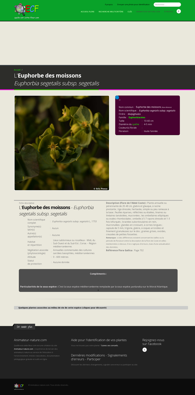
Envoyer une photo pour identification (133, 4)
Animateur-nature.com (148, 11)
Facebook (179, 11)
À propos (109, 4)
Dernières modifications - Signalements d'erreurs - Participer (99, 357)
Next (106, 142)
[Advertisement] (97, 43)
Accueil (17, 69)
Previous (17, 142)
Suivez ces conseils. (109, 345)
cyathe (135, 124)
